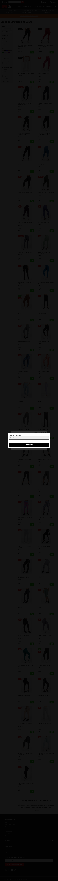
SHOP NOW (29, 445)
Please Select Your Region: (15, 435)
